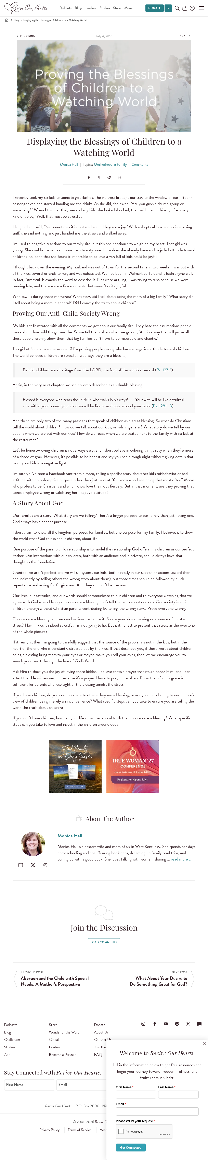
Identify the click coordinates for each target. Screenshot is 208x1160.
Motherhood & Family (110, 164)
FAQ (98, 1054)
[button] (200, 8)
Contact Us (103, 1039)
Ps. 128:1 (160, 406)
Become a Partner (62, 1054)
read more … (181, 859)
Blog (16, 20)
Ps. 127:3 (163, 370)
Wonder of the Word (64, 1032)
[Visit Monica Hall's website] (20, 865)
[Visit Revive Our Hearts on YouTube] (165, 1023)
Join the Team (104, 1047)
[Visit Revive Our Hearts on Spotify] (177, 1023)
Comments (139, 164)
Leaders (91, 8)
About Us (101, 1032)
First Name (15, 1084)
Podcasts (66, 8)
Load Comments (104, 942)
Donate (154, 8)
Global (54, 1039)
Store (117, 8)
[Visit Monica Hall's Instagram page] (45, 865)
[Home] (6, 20)
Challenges (12, 1039)
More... (129, 8)
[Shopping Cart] (184, 8)
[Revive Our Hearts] (26, 8)
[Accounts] (192, 8)
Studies (105, 8)
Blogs (78, 8)
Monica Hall (69, 164)
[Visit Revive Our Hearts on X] (188, 1023)
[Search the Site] (177, 8)
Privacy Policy (49, 1129)
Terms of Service (79, 1129)
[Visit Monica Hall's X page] (33, 865)
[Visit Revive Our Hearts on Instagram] (143, 1023)
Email (62, 1084)
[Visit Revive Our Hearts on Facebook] (154, 1023)
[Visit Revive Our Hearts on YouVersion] (199, 1023)
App (7, 1054)
